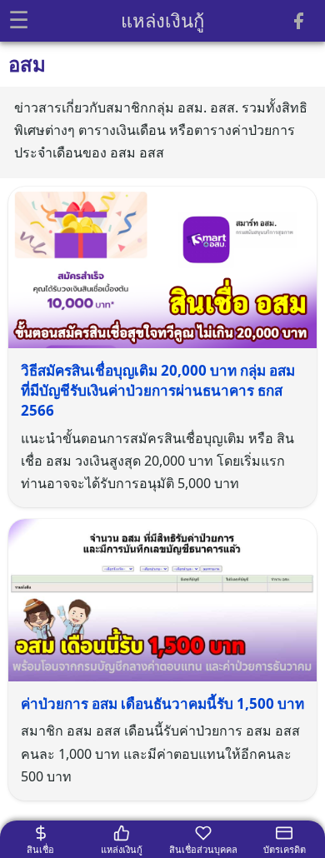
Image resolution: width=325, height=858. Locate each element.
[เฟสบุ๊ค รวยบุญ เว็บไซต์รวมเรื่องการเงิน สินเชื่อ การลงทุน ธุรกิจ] (298, 24)
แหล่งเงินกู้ (162, 19)
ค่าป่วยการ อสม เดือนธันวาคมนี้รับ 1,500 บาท (162, 703)
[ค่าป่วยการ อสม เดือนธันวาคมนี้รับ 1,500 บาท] (162, 599)
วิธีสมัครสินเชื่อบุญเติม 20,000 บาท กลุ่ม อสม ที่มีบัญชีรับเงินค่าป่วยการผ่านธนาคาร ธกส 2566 (158, 390)
